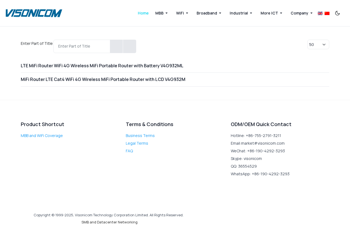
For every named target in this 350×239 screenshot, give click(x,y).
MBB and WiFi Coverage (42, 135)
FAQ (129, 150)
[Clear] (129, 46)
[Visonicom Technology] (34, 13)
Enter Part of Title (37, 43)
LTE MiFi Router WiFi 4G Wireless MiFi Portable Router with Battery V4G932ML (102, 66)
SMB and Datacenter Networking (109, 222)
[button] (162, 13)
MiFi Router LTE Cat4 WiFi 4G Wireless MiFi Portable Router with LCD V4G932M (103, 79)
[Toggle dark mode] (337, 13)
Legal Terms (137, 143)
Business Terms (140, 135)
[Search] (116, 46)
